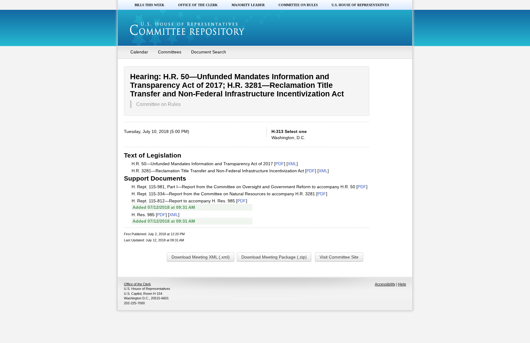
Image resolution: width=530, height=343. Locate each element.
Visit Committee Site (339, 257)
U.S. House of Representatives (360, 5)
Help (402, 284)
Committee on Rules (298, 5)
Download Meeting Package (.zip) (274, 257)
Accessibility (385, 284)
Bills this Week (149, 5)
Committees (169, 51)
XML (292, 163)
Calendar (139, 51)
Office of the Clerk (198, 5)
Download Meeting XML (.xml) (200, 257)
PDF (279, 163)
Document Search (208, 51)
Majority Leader (248, 5)
